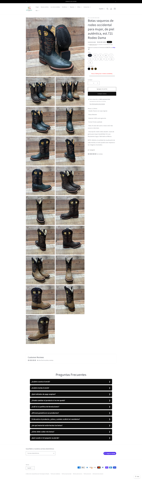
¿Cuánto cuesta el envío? (41, 382)
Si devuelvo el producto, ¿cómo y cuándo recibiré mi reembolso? (56, 419)
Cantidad (90, 79)
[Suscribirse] (53, 453)
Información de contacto (98, 473)
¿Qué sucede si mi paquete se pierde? (45, 438)
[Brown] (92, 69)
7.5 (90, 59)
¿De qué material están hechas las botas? (47, 425)
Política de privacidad (66, 473)
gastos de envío (93, 44)
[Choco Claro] (95, 69)
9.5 (111, 59)
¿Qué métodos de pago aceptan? (44, 394)
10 (90, 62)
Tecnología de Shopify (44, 473)
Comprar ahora (102, 93)
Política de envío (87, 473)
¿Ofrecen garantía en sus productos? (45, 413)
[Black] (89, 69)
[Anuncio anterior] (26, 1)
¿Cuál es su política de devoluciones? (45, 407)
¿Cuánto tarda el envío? (40, 388)
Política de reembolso (55, 473)
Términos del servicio (77, 473)
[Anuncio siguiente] (115, 1)
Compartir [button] (92, 150)
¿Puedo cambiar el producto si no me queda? (48, 400)
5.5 (95, 55)
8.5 (101, 59)
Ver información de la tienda (97, 104)
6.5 (106, 55)
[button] (65, 7)
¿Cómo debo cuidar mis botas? (43, 432)
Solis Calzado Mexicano (34, 473)
